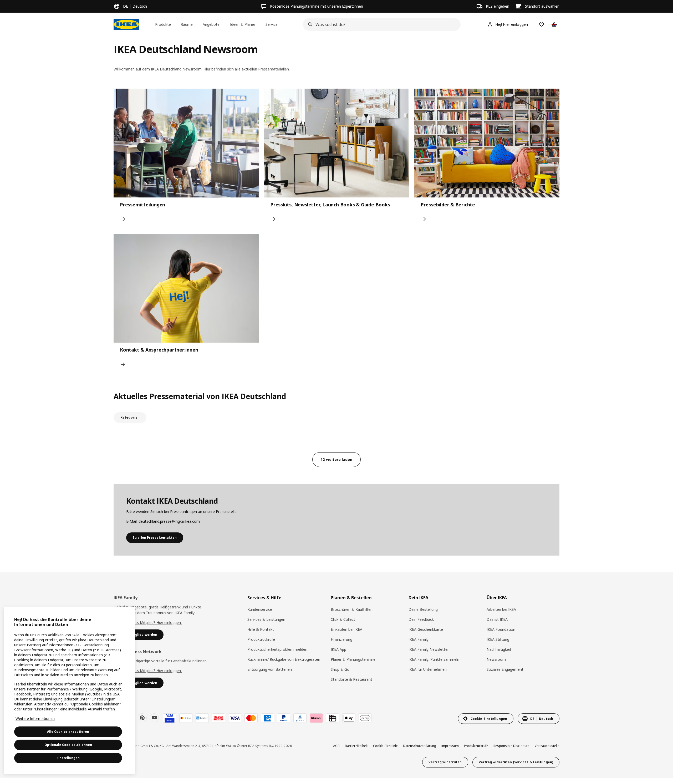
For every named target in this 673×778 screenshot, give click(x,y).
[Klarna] (316, 718)
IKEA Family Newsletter (429, 649)
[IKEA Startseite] (126, 24)
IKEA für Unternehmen (428, 669)
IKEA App (338, 649)
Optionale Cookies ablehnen (68, 745)
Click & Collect (343, 619)
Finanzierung (341, 639)
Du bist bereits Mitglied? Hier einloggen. (148, 622)
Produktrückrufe (261, 639)
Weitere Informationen (35, 718)
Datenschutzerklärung (419, 746)
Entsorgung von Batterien (269, 669)
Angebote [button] (211, 24)
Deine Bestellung (423, 609)
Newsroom (496, 659)
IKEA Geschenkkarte (426, 629)
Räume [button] (187, 24)
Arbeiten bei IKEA (501, 609)
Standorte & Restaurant (351, 679)
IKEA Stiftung (498, 639)
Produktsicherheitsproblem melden (277, 649)
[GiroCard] (300, 718)
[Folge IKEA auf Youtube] (154, 717)
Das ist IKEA (497, 619)
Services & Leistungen (266, 619)
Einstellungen (68, 758)
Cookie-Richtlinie (385, 746)
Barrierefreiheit (356, 746)
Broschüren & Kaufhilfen (352, 609)
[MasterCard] (251, 718)
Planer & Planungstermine (353, 659)
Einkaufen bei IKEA (346, 629)
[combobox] (380, 24)
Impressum (450, 746)
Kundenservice (259, 609)
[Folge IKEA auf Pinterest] (142, 717)
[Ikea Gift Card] (332, 718)
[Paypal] (283, 718)
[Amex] (267, 718)
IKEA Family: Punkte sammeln (434, 659)
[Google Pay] (365, 718)
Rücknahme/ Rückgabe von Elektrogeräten (283, 659)
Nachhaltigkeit (499, 649)
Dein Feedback (421, 619)
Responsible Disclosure (511, 746)
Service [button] (272, 24)
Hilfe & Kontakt (260, 629)
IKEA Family (419, 639)
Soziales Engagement (505, 669)
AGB (336, 746)
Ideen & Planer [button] (242, 24)
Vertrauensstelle (547, 746)
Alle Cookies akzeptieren (68, 731)
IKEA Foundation (501, 629)
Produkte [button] (163, 24)
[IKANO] (218, 718)
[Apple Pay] (348, 718)
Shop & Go (340, 669)
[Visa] (234, 718)
